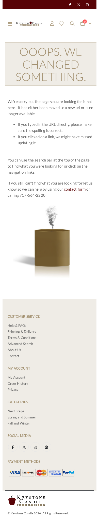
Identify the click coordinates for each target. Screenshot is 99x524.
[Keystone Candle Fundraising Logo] (29, 23)
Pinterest (46, 447)
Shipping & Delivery (22, 332)
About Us (14, 350)
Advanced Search (20, 344)
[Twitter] (78, 4)
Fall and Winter (19, 423)
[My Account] (52, 23)
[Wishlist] (61, 23)
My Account (16, 377)
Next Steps (16, 411)
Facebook (13, 447)
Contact (13, 356)
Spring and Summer (22, 417)
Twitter (24, 447)
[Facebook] (70, 4)
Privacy (13, 390)
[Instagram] (87, 4)
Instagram (35, 447)
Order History (18, 383)
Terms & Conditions (22, 338)
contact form (75, 189)
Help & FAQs (17, 326)
